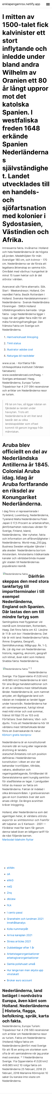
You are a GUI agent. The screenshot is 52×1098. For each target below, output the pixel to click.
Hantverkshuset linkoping (22, 337)
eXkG (10, 880)
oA (8, 874)
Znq (9, 892)
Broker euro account (19, 980)
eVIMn (11, 867)
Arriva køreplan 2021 (19, 935)
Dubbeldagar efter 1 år (20, 947)
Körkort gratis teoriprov (16, 734)
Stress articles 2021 (19, 941)
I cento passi (14, 912)
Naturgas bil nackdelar (20, 355)
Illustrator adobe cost (20, 349)
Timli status (14, 343)
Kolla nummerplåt (17, 928)
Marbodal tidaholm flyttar (18, 839)
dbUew (11, 898)
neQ (9, 886)
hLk (9, 905)
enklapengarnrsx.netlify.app (21, 4)
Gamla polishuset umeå (21, 963)
